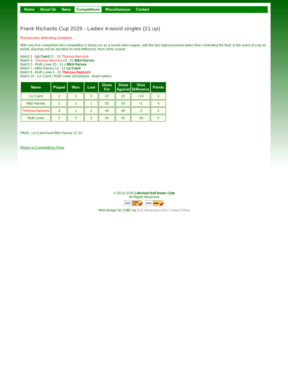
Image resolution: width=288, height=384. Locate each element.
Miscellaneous (117, 9)
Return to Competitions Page (42, 148)
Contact (142, 9)
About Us (48, 9)
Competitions (88, 9)
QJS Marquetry (148, 210)
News (66, 9)
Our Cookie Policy (176, 210)
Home (29, 9)
